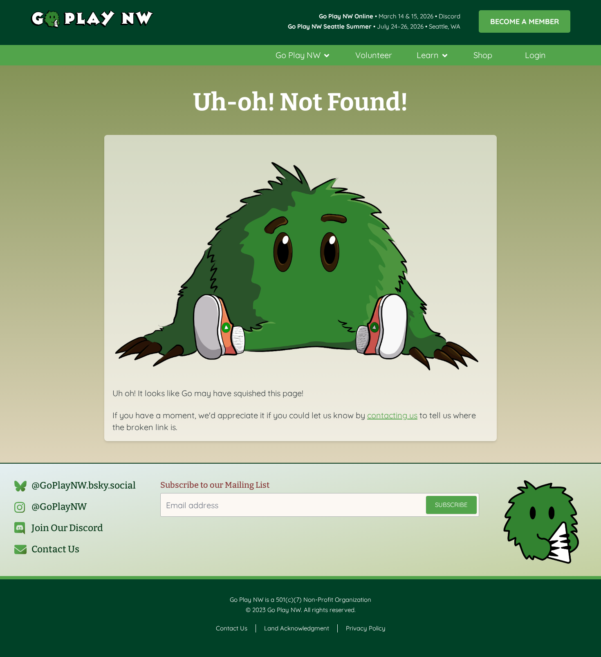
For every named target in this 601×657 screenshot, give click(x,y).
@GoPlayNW (59, 506)
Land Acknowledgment (296, 628)
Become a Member (524, 21)
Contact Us (55, 549)
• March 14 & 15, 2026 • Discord (389, 16)
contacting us (392, 415)
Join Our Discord (67, 528)
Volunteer (373, 55)
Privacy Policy (366, 628)
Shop (482, 55)
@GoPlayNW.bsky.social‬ (83, 485)
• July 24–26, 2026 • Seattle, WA (374, 26)
